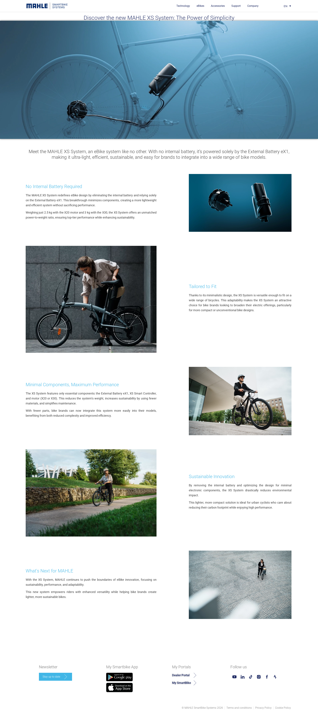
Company (253, 5)
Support (236, 5)
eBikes (200, 5)
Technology (183, 5)
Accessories (218, 5)
